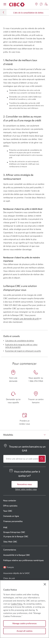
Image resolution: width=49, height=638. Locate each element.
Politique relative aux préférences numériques (23, 560)
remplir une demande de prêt (26, 318)
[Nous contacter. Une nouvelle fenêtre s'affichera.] (41, 4)
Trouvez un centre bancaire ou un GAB (27, 448)
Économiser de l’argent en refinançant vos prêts (23, 351)
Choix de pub (9, 578)
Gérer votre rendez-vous (26, 489)
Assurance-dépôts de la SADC (16, 573)
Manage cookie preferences (24, 623)
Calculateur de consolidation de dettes (19, 341)
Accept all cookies (24, 631)
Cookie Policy (16, 604)
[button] (46, 4)
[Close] (44, 584)
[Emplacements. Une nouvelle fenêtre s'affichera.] (36, 4)
